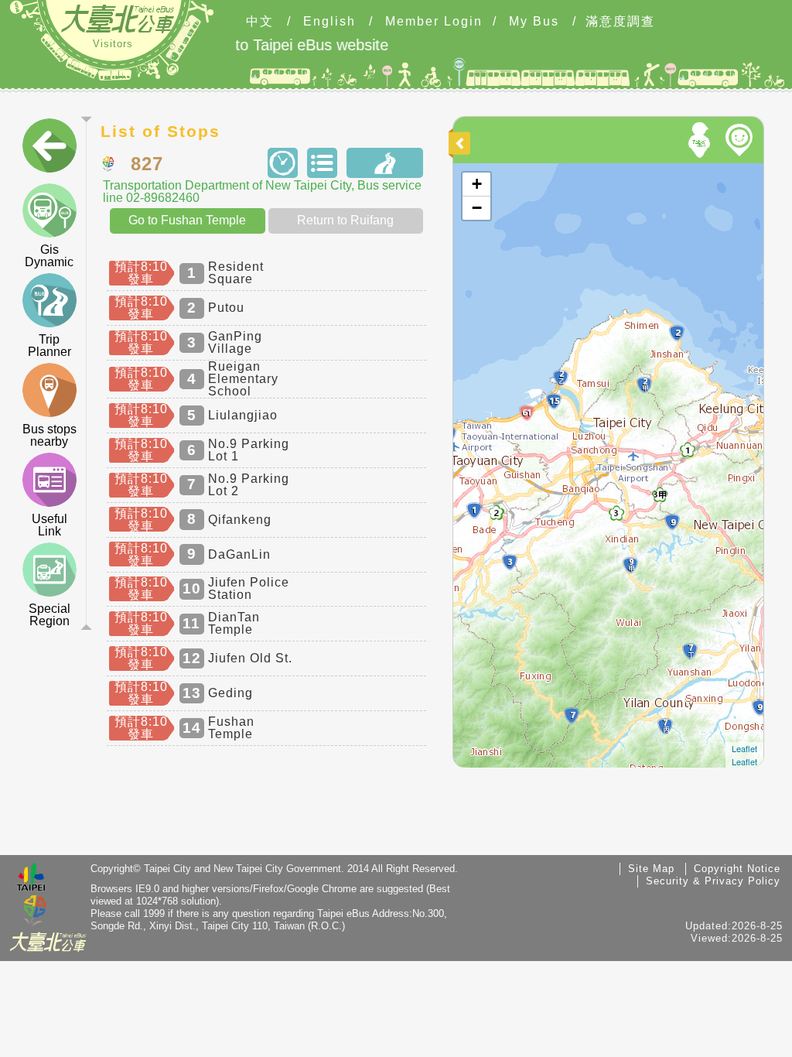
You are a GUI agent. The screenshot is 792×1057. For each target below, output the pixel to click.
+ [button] (477, 183)
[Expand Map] (462, 143)
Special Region (49, 615)
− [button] (477, 207)
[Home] (117, 18)
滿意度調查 (620, 21)
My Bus (534, 21)
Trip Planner (49, 345)
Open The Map (487, 169)
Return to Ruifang (345, 220)
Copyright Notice (737, 868)
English (329, 21)
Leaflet (744, 748)
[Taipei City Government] (31, 879)
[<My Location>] (701, 140)
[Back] (49, 148)
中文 (260, 21)
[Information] (321, 162)
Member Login (434, 21)
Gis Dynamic (49, 256)
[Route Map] (384, 162)
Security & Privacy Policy (713, 881)
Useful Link (49, 525)
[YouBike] (742, 140)
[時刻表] (282, 162)
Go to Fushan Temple (187, 220)
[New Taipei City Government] (35, 911)
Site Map (651, 868)
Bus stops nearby (49, 435)
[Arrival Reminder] (485, 328)
